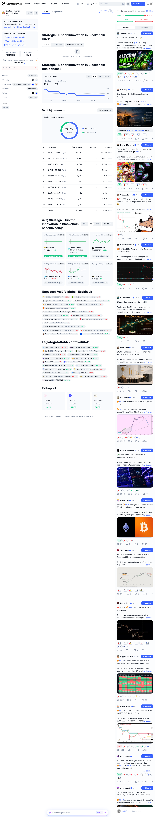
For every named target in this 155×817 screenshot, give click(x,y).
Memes (5, 107)
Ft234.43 (83, 373)
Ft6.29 (91, 351)
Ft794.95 (61, 376)
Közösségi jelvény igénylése (16, 45)
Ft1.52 (57, 373)
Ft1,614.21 (57, 380)
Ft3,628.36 (58, 369)
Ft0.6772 (56, 347)
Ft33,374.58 (57, 358)
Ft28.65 (53, 362)
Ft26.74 (94, 376)
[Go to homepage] (12, 4)
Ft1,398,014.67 (90, 369)
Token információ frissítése (15, 37)
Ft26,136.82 (59, 365)
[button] (66, 4)
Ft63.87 (89, 365)
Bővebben (149, 11)
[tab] (46, 45)
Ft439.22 (55, 354)
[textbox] (132, 811)
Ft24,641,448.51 (59, 351)
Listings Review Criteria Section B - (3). (19, 27)
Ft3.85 (85, 347)
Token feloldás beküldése (15, 41)
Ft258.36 (78, 362)
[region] (50, 4)
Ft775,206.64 (83, 354)
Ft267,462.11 (86, 358)
